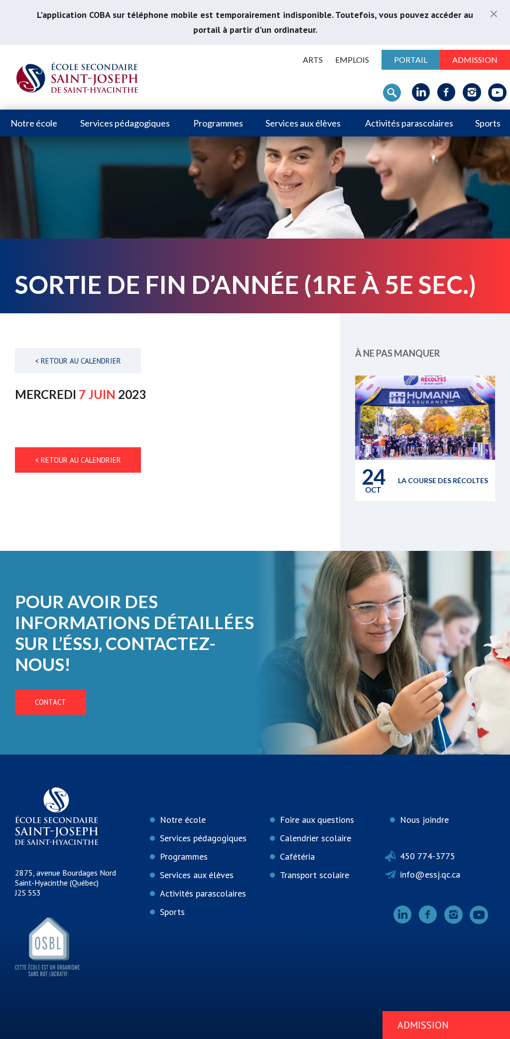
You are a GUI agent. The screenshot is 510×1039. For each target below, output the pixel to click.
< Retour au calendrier (78, 361)
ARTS (313, 59)
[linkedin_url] (421, 92)
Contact (50, 702)
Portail (410, 59)
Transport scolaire (314, 875)
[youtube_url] (497, 92)
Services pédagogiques (125, 123)
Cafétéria (297, 856)
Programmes (218, 123)
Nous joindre (424, 819)
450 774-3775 (427, 856)
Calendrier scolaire (315, 838)
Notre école (33, 123)
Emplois (352, 59)
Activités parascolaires (409, 123)
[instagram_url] (472, 92)
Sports (488, 123)
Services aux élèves (303, 123)
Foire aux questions (317, 819)
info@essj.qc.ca (430, 874)
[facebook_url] (446, 92)
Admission (475, 59)
